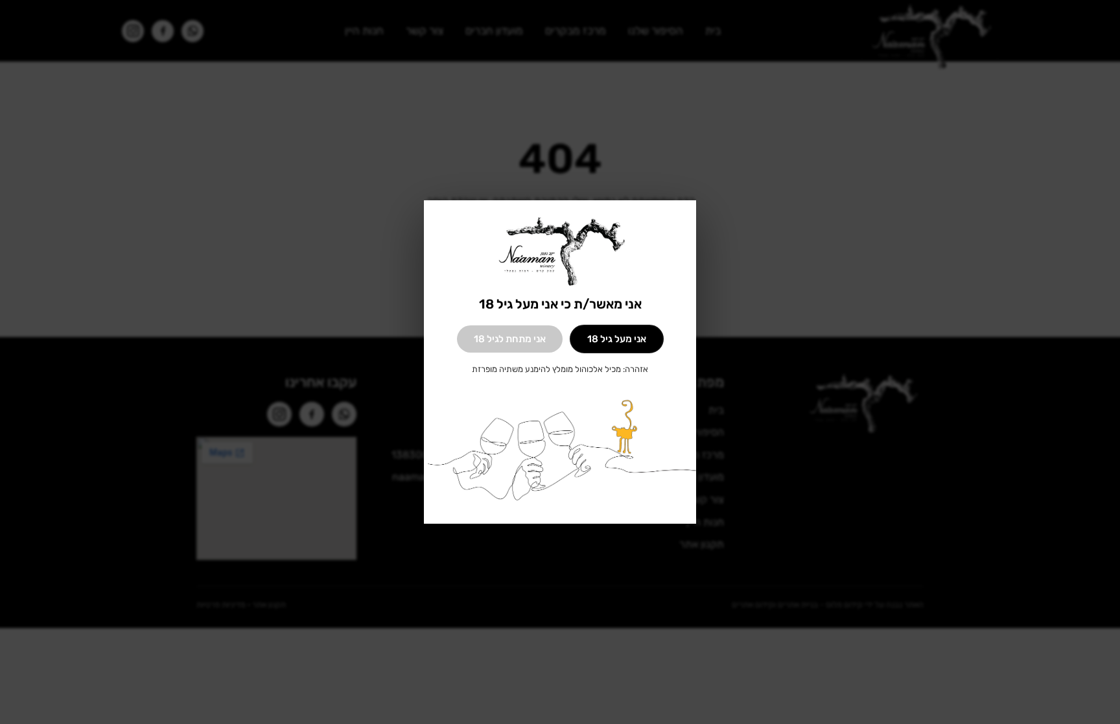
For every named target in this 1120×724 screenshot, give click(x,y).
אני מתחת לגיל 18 (510, 339)
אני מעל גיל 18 (616, 339)
